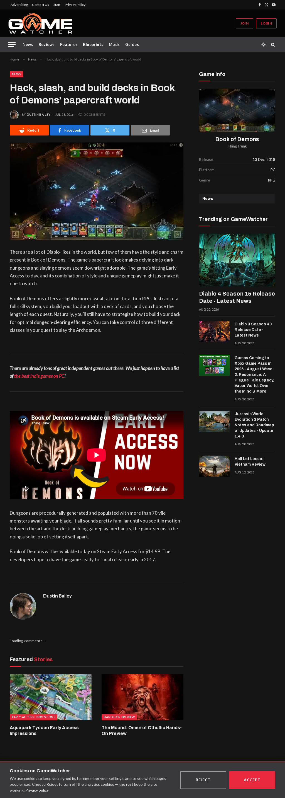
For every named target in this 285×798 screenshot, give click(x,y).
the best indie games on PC (39, 376)
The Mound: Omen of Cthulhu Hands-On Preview (142, 730)
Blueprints (93, 44)
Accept (252, 779)
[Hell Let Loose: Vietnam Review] (214, 466)
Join (244, 23)
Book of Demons (237, 139)
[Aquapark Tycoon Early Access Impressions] (51, 697)
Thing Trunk (237, 146)
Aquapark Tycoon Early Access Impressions (44, 730)
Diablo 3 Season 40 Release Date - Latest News (253, 329)
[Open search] (274, 45)
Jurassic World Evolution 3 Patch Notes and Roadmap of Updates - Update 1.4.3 (254, 425)
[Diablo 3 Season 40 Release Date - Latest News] (214, 331)
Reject (203, 779)
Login (266, 23)
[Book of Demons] (237, 110)
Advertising (19, 5)
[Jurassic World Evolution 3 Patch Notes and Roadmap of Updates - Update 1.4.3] (214, 421)
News (28, 44)
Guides (132, 44)
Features (69, 44)
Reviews (47, 44)
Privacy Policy (75, 5)
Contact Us (40, 5)
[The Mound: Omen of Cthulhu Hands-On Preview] (142, 697)
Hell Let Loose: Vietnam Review (250, 461)
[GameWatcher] (40, 23)
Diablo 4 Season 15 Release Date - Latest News (237, 297)
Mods (114, 44)
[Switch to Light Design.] (263, 44)
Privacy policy (37, 790)
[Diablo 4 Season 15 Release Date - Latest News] (237, 260)
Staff (56, 5)
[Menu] (12, 44)
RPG (271, 180)
